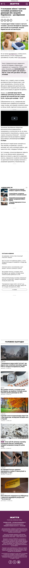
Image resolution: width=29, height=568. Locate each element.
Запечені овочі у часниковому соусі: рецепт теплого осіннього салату (12, 267)
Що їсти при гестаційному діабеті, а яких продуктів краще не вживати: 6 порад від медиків (14, 262)
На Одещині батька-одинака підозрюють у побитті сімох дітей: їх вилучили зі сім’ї (13, 471)
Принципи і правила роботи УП (11, 525)
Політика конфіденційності (19, 522)
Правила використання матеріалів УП (14, 524)
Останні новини (8, 253)
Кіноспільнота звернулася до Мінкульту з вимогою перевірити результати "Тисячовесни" (14, 497)
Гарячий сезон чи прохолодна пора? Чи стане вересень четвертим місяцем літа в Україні (14, 417)
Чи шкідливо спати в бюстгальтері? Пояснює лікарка (12, 256)
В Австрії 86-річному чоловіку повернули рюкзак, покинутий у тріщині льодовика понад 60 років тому (14, 279)
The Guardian (22, 57)
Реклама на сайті (7, 522)
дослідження (13, 54)
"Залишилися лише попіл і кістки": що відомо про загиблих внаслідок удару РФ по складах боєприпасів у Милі (14, 285)
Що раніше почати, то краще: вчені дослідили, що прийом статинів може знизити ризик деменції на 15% (13, 273)
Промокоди (22, 525)
